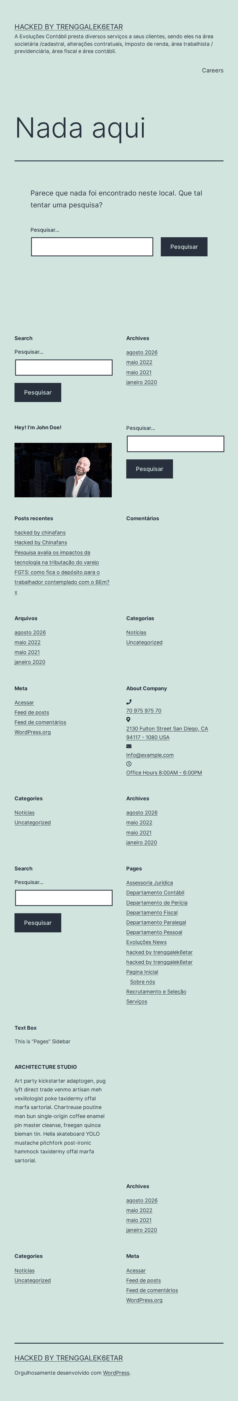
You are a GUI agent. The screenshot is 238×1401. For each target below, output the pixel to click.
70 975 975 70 (143, 711)
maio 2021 (139, 372)
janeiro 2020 (141, 382)
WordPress (116, 1373)
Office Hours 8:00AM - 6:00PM (164, 773)
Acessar (24, 702)
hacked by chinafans (40, 532)
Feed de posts (32, 712)
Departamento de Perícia (156, 903)
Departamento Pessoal (154, 932)
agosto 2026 (142, 352)
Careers (212, 70)
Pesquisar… (44, 230)
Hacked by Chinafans (41, 542)
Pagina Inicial (142, 972)
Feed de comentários (40, 722)
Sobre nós (142, 982)
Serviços (136, 1001)
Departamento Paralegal (156, 922)
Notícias (136, 632)
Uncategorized (144, 642)
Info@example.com (150, 755)
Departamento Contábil (155, 892)
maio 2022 (139, 362)
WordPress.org (33, 732)
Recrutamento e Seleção (156, 992)
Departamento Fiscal (152, 912)
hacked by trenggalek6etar (69, 27)
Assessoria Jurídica (149, 883)
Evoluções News (146, 942)
